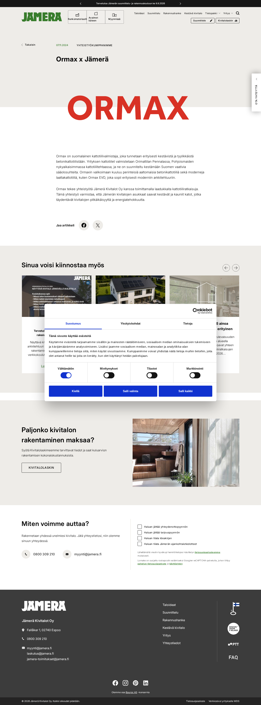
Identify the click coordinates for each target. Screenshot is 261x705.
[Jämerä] (42, 17)
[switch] (109, 375)
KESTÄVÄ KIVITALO (174, 628)
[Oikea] (180, 3)
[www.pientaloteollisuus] (233, 644)
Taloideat (139, 13)
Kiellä (75, 391)
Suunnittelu (154, 13)
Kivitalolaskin (225, 20)
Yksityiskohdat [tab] (130, 323)
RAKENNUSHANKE (174, 620)
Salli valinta (130, 391)
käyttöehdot (175, 563)
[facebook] (115, 683)
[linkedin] (145, 683)
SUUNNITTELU (170, 612)
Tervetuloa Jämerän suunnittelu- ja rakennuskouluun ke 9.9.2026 (130, 3)
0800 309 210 (44, 554)
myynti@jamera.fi (87, 554)
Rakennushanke (172, 13)
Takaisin (30, 44)
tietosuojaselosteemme (207, 552)
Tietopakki (211, 13)
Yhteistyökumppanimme (95, 45)
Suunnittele (199, 20)
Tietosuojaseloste (195, 701)
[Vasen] (80, 3)
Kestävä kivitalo (193, 13)
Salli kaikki (185, 391)
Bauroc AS (131, 692)
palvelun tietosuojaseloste (152, 563)
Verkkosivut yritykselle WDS (224, 701)
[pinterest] (135, 683)
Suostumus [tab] (73, 323)
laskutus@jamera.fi (40, 653)
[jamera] (233, 657)
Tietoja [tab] (187, 323)
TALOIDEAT (169, 605)
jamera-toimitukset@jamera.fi (48, 659)
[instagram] (125, 683)
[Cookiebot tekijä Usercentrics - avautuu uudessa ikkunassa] (195, 311)
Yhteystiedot (172, 643)
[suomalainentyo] (233, 608)
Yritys (226, 13)
